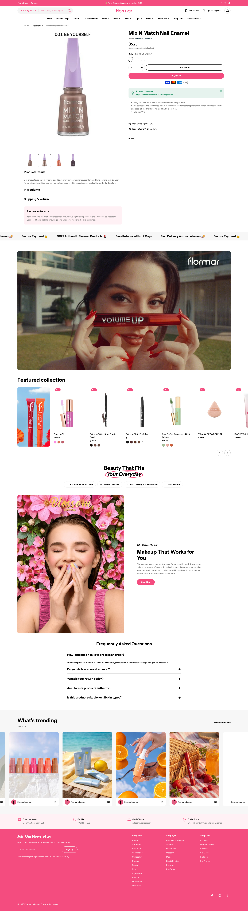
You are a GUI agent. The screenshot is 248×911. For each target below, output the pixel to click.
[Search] (69, 10)
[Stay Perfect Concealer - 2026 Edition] (178, 408)
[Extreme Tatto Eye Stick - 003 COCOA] (135, 442)
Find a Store (22, 3)
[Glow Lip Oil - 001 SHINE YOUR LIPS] (55, 442)
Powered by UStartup (50, 904)
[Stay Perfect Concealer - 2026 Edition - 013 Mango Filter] (171, 445)
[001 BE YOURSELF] (131, 59)
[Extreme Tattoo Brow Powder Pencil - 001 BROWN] (91, 445)
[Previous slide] (220, 453)
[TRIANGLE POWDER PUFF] (214, 408)
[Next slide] (227, 453)
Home (26, 25)
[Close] (221, 90)
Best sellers (38, 25)
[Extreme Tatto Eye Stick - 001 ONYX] (127, 442)
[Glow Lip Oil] (70, 408)
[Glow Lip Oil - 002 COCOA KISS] (58, 442)
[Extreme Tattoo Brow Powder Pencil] (106, 408)
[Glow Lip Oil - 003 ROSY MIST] (62, 442)
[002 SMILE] (137, 59)
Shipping (132, 48)
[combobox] (45, 10)
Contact (34, 3)
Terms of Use (49, 856)
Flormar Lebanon (144, 38)
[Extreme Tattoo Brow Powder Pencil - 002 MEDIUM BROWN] (95, 445)
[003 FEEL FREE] (143, 59)
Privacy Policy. (63, 856)
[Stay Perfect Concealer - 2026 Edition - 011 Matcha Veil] (163, 445)
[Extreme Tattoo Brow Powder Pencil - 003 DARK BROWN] (99, 445)
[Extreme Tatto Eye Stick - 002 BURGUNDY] (131, 442)
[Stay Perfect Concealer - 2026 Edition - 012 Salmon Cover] (167, 445)
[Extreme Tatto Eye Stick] (142, 408)
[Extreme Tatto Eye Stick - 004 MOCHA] (139, 442)
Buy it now (176, 75)
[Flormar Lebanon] (33, 417)
